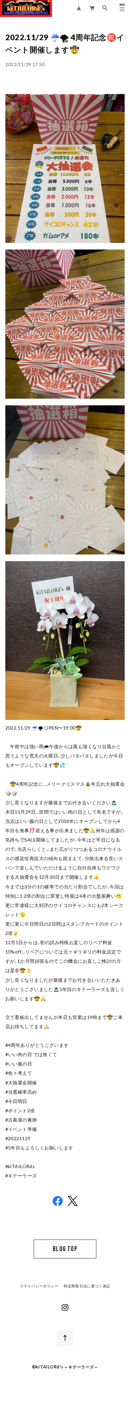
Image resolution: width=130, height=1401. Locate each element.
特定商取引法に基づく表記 (87, 1286)
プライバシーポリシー (39, 1286)
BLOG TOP (65, 1249)
